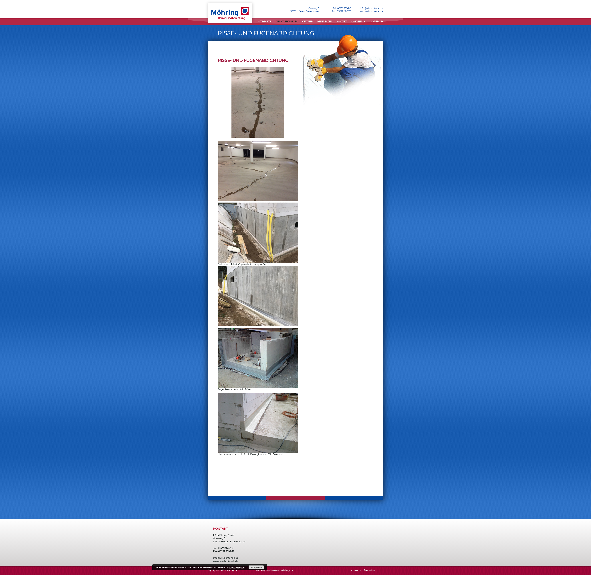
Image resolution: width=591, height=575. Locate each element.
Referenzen (324, 21)
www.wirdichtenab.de (371, 11)
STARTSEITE (264, 21)
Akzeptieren (256, 567)
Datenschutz (369, 570)
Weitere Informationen (236, 567)
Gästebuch (358, 21)
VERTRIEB (307, 21)
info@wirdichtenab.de (371, 8)
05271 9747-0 (344, 8)
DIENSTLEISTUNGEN (287, 21)
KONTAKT (342, 21)
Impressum (376, 21)
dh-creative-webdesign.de (281, 570)
